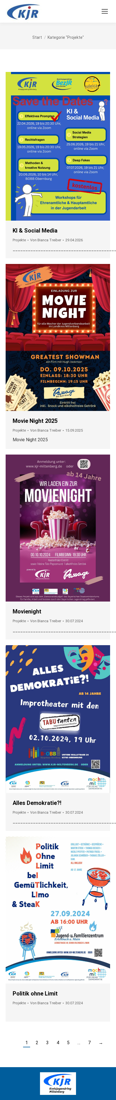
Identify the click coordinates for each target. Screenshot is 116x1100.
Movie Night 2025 (35, 420)
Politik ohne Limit (35, 993)
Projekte (19, 240)
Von (45, 240)
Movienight (27, 611)
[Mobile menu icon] (104, 11)
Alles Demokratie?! (37, 803)
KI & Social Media (35, 230)
